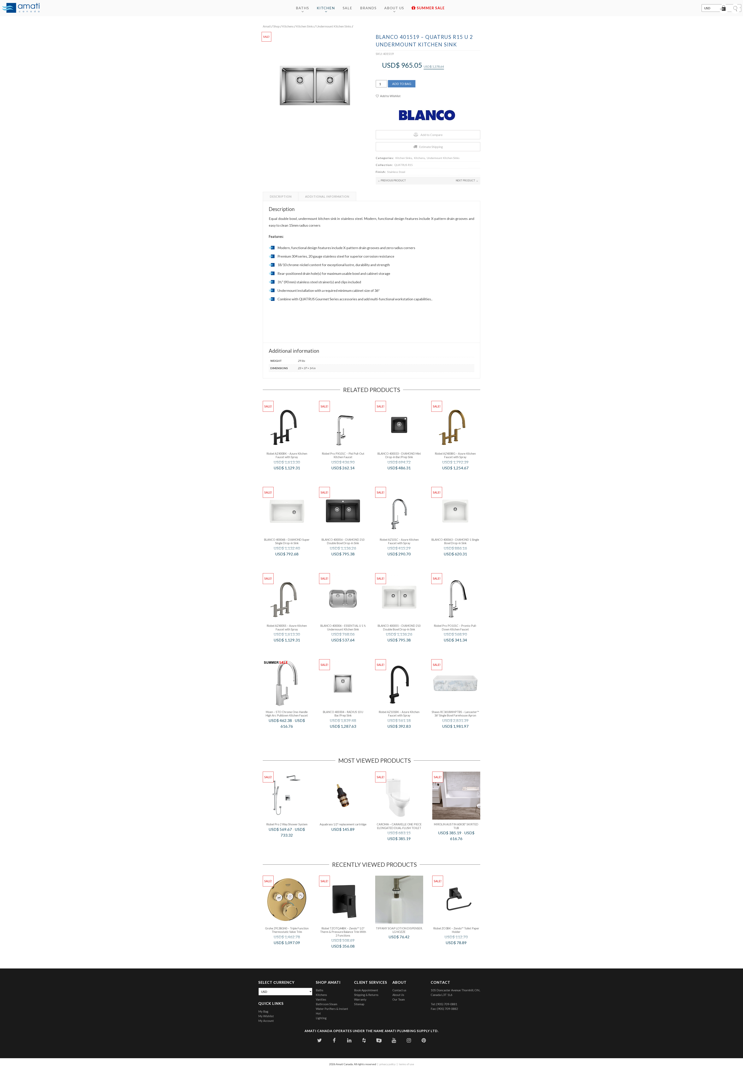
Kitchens (288, 26)
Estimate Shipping (431, 147)
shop (276, 26)
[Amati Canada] (20, 8)
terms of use (406, 1064)
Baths (302, 8)
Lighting (321, 1018)
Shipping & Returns (366, 995)
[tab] (281, 196)
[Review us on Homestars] (379, 1040)
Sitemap (359, 1004)
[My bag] (723, 8)
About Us (394, 8)
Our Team (398, 999)
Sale (347, 8)
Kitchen (326, 8)
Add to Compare (431, 135)
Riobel (292, 476)
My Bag (263, 1011)
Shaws (460, 734)
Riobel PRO (348, 476)
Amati (267, 26)
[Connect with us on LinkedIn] (349, 1040)
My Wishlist (266, 1016)
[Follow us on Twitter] (319, 1040)
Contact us (399, 990)
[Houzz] (364, 1040)
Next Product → (467, 180)
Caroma (404, 847)
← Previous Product (392, 180)
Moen (292, 734)
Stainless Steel (396, 171)
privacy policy (387, 1064)
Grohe (292, 950)
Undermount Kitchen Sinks (333, 26)
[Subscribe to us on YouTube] (393, 1040)
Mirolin (461, 847)
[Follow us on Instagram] (408, 1040)
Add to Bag (401, 83)
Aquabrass (348, 837)
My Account (266, 1020)
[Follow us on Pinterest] (423, 1040)
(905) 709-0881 (446, 1004)
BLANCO (404, 476)
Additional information (327, 196)
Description (281, 196)
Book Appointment (366, 990)
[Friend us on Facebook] (334, 1040)
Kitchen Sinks (305, 26)
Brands (368, 8)
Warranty (360, 999)
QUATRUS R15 (403, 165)
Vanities (321, 999)
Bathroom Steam (326, 1004)
